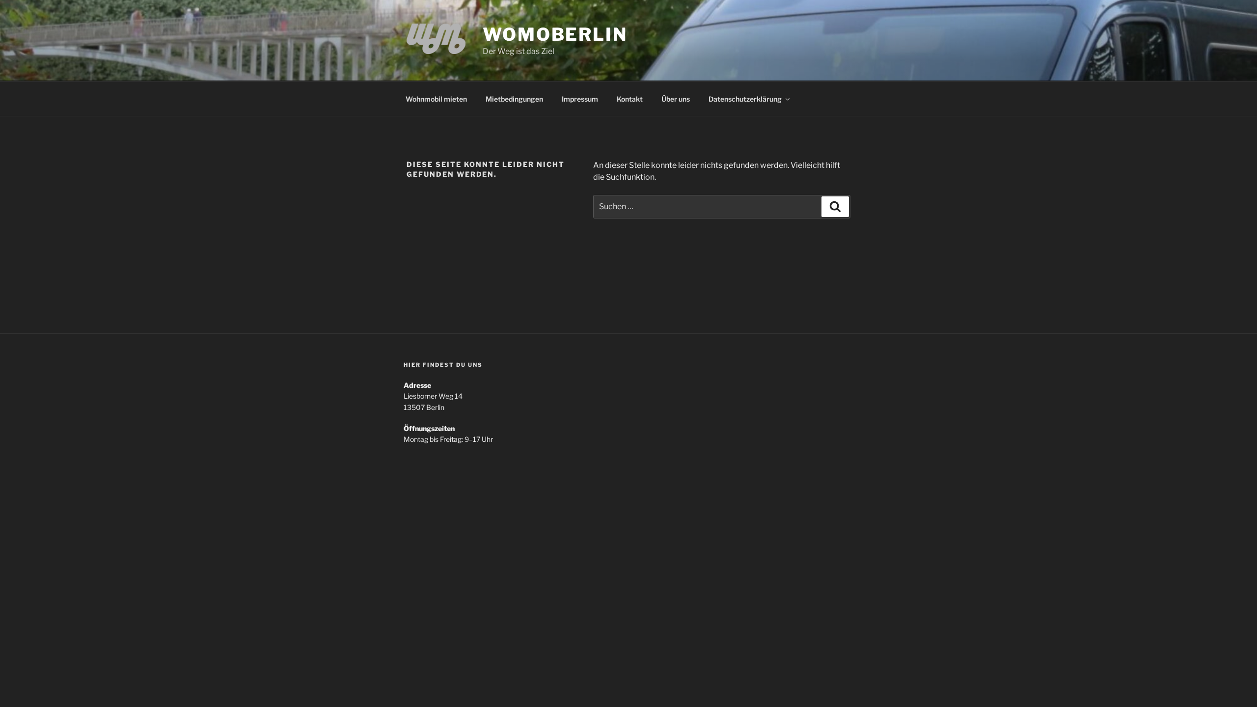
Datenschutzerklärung (745, 99)
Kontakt (630, 99)
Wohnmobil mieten (436, 99)
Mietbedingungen (514, 99)
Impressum (580, 99)
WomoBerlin (555, 34)
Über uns (675, 99)
